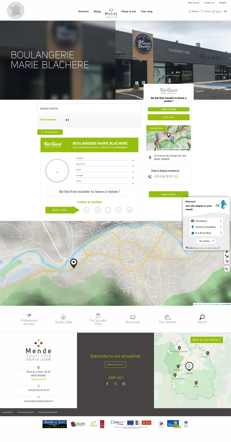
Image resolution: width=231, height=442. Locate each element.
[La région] (131, 424)
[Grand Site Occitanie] (102, 424)
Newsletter (115, 364)
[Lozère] (93, 424)
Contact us (209, 2)
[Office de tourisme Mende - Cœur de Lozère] (111, 13)
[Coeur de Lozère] (78, 424)
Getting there (156, 128)
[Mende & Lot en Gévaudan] (54, 424)
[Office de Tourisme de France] (186, 424)
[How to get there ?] (16, 18)
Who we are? (194, 2)
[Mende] (174, 424)
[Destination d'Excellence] (161, 424)
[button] (216, 11)
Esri (200, 304)
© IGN (205, 304)
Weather (223, 2)
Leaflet (195, 304)
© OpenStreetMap (214, 304)
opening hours (38, 379)
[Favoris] (205, 11)
